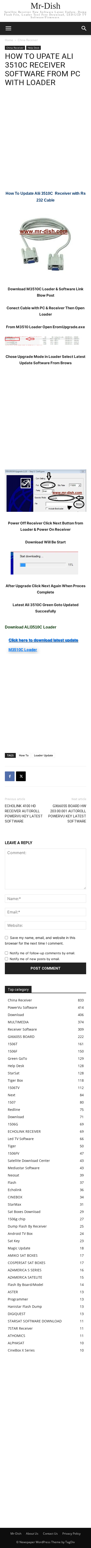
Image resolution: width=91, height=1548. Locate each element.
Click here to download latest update (43, 639)
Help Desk (33, 47)
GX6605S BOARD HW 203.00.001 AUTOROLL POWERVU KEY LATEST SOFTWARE (67, 813)
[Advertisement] (45, 142)
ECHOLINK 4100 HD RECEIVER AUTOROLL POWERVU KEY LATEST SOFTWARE (24, 813)
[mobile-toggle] (8, 28)
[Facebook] (10, 776)
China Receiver (28, 40)
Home (9, 40)
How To (24, 755)
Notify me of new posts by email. (35, 959)
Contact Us (50, 1533)
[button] (84, 28)
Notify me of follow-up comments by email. (42, 953)
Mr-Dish (15, 1533)
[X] (21, 776)
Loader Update (43, 755)
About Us (32, 1533)
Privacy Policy (71, 1533)
